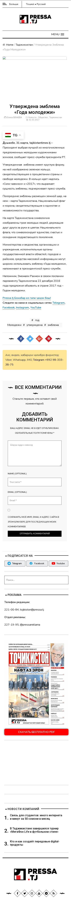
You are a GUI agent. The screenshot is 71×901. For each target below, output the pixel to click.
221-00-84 (11, 610)
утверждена (35, 325)
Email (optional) (17, 492)
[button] (57, 34)
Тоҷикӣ (30, 4)
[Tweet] (30, 338)
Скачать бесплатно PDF (36, 732)
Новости (32, 117)
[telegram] (46, 893)
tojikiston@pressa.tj (32, 610)
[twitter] (24, 893)
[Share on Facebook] (20, 338)
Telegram (38, 360)
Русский (41, 4)
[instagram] (32, 893)
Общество (43, 117)
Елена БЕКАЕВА (14, 117)
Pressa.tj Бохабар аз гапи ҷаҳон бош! (27, 298)
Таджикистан (24, 45)
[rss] (53, 893)
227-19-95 (11, 625)
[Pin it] (48, 338)
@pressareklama (30, 625)
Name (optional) (17, 473)
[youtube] (39, 893)
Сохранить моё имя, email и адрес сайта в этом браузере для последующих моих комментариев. (33, 522)
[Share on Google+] (39, 338)
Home (9, 45)
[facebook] (17, 893)
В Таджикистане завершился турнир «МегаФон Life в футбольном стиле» (34, 830)
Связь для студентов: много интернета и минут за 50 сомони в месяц (36, 817)
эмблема (53, 325)
